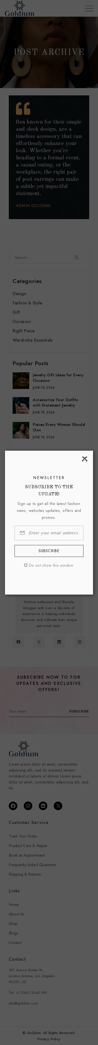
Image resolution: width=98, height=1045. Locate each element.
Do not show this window (51, 565)
